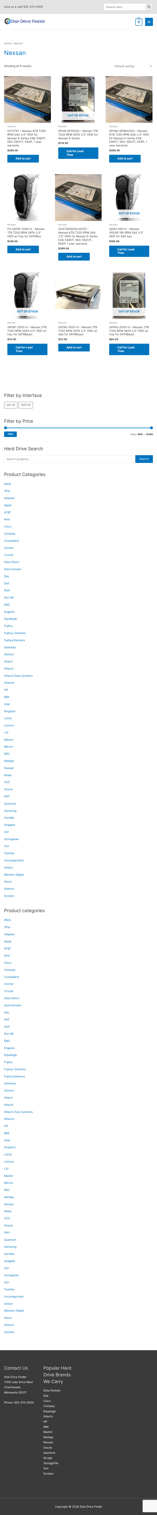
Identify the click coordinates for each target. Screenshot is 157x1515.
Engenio (9, 611)
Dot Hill (8, 597)
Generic (9, 654)
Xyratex (9, 895)
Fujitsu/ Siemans (15, 633)
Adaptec (9, 498)
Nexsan (9, 768)
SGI (6, 832)
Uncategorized (13, 860)
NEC (7, 753)
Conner (9, 548)
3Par (7, 491)
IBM (6, 697)
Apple (7, 505)
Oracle (8, 789)
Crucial (8, 554)
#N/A (7, 484)
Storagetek (11, 839)
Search (144, 458)
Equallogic (10, 618)
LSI (6, 732)
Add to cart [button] (23, 158)
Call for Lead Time (75, 152)
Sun (6, 846)
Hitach (8, 661)
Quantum (10, 803)
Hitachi (8, 668)
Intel (7, 704)
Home (7, 43)
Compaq (9, 533)
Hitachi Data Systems (18, 675)
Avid (7, 519)
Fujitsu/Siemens (14, 640)
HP (6, 689)
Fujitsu (8, 626)
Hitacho (9, 682)
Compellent (11, 540)
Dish (7, 590)
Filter (10, 434)
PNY (7, 796)
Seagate (9, 824)
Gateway (10, 647)
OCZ (7, 782)
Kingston (10, 711)
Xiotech (9, 888)
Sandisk (9, 817)
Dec (6, 576)
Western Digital (14, 874)
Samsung (10, 810)
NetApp (9, 761)
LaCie (8, 718)
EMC (7, 604)
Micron (8, 746)
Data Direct (11, 562)
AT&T (7, 512)
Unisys (8, 867)
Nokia (7, 775)
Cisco (7, 526)
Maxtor (8, 739)
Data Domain (12, 569)
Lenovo (9, 725)
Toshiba (9, 853)
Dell (6, 583)
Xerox (8, 881)
